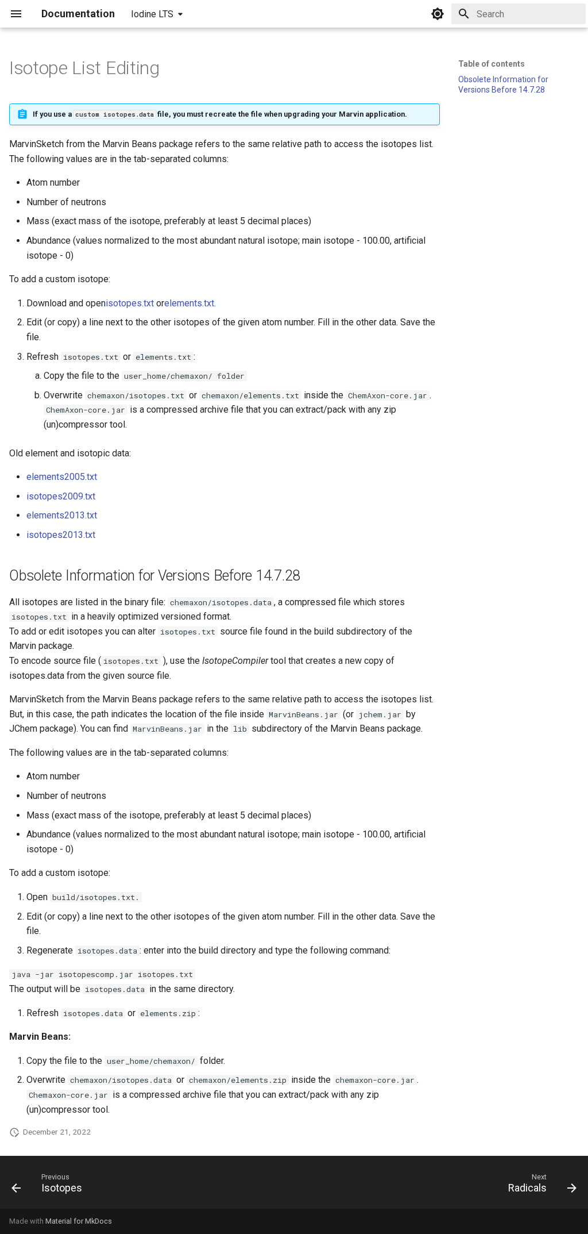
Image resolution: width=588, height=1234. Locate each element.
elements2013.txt (61, 515)
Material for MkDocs (78, 1221)
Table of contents (491, 63)
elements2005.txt (61, 476)
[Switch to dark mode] (437, 13)
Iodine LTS (152, 14)
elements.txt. (190, 303)
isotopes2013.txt (60, 534)
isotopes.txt (130, 303)
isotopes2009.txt (60, 496)
